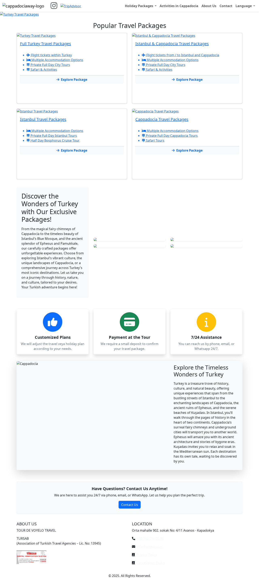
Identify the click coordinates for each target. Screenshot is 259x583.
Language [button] (244, 6)
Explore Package (74, 79)
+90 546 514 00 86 (150, 538)
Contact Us (129, 504)
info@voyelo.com (150, 546)
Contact (226, 6)
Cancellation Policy (150, 563)
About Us (209, 6)
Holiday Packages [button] (139, 6)
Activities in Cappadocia (179, 6)
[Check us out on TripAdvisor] (71, 5)
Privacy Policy (146, 554)
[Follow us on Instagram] (54, 6)
